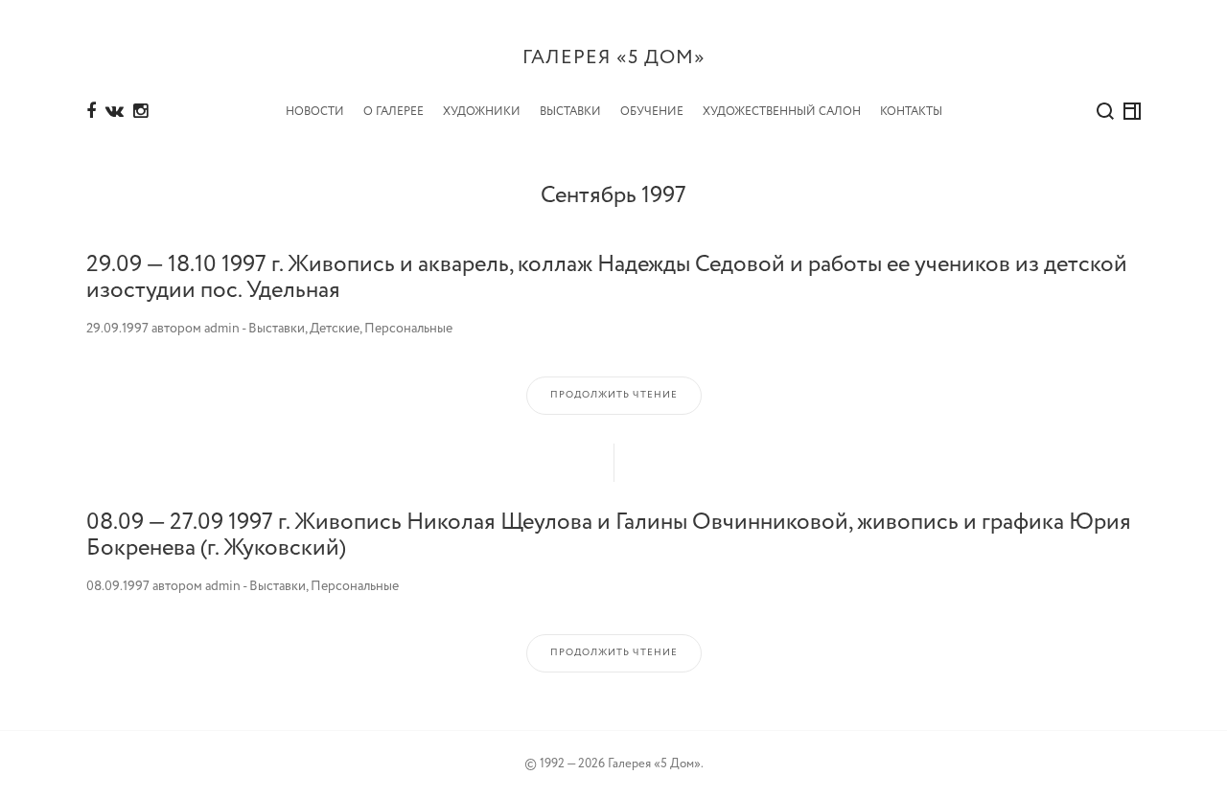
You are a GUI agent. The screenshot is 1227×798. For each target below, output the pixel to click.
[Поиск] (1105, 111)
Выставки (570, 111)
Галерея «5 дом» (614, 58)
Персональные (408, 328)
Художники (482, 111)
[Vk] (114, 112)
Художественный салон (782, 111)
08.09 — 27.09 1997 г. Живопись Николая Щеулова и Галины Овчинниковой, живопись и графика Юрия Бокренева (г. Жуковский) (608, 535)
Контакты (911, 111)
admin (222, 328)
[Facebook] (91, 112)
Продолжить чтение (614, 395)
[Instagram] (140, 112)
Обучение (651, 111)
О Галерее (393, 111)
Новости (315, 111)
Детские (334, 328)
